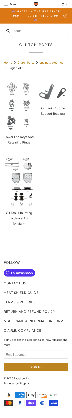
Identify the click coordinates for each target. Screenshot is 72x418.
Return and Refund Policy (29, 312)
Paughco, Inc (22, 378)
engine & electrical (52, 62)
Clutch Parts (26, 62)
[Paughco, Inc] (36, 4)
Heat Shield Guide (21, 293)
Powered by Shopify (16, 383)
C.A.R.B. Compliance (22, 330)
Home (8, 62)
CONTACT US (15, 283)
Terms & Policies (20, 302)
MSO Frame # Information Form (33, 321)
